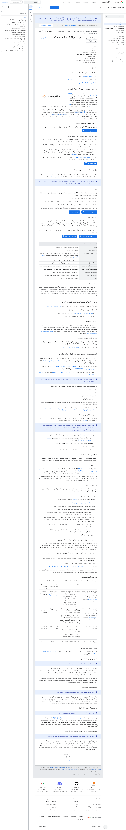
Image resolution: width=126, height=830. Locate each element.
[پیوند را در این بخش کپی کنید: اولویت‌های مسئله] (86, 284)
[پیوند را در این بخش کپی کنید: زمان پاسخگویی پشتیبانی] (79, 577)
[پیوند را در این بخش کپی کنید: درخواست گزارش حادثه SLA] (77, 708)
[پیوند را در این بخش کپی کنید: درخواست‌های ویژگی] (85, 217)
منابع (69, 11)
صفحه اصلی (94, 31)
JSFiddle (73, 154)
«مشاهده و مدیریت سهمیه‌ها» (84, 20)
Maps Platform (114, 2)
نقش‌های (75, 499)
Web (77, 807)
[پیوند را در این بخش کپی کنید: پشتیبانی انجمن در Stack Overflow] (66, 89)
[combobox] (32, 2)
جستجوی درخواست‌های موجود (89, 236)
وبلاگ (69, 2)
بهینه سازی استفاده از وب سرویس (93, 809)
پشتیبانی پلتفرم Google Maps (84, 369)
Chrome (73, 816)
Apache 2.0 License (96, 769)
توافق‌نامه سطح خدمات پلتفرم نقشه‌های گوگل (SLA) (67, 718)
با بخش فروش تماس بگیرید (72, 347)
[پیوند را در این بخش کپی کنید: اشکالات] (91, 190)
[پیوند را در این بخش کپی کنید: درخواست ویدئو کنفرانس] (79, 687)
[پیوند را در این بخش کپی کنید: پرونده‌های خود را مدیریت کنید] (76, 455)
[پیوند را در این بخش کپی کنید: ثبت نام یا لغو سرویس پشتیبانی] (75, 338)
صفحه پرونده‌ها (84, 468)
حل (96, 374)
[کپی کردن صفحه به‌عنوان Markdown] (90, 41)
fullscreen (5, 7)
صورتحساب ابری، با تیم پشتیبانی (52, 361)
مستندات (78, 2)
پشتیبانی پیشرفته (86, 181)
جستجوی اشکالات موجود (90, 212)
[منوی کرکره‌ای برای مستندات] (74, 2)
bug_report (8, 7)
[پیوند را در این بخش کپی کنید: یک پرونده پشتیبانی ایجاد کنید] (76, 415)
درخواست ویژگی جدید (70, 236)
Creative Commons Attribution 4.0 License (60, 767)
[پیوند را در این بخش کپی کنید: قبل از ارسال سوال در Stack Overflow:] (74, 123)
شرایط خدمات (52, 809)
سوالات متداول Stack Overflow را (84, 157)
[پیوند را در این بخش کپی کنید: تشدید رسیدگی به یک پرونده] (77, 659)
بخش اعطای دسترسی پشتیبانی (53, 407)
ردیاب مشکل (73, 79)
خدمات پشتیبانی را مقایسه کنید (53, 306)
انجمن (63, 2)
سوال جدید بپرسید (92, 163)
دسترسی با (84, 420)
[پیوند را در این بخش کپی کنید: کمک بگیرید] (87, 68)
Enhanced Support (70, 692)
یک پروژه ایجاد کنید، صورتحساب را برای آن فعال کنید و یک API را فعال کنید (67, 566)
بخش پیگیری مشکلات (56, 176)
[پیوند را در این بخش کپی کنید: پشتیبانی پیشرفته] (84, 321)
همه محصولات (80, 819)
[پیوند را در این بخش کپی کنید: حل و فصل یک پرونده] (84, 485)
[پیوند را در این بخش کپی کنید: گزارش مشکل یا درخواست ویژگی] (70, 170)
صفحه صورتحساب (54, 427)
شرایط (99, 826)
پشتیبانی (54, 807)
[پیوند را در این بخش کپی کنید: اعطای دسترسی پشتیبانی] (79, 496)
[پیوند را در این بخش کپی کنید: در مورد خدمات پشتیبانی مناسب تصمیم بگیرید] (60, 302)
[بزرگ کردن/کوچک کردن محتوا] (89, 46)
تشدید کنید (91, 374)
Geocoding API (104, 7)
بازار (77, 430)
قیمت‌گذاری (85, 2)
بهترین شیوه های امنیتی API (94, 807)
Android (76, 801)
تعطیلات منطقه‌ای (54, 595)
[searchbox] (114, 16)
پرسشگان (99, 801)
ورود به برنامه (5, 2)
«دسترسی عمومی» (92, 599)
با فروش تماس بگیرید (42, 7)
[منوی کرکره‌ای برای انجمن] (60, 2)
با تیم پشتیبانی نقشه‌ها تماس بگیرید (85, 83)
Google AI (41, 816)
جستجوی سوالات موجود (90, 131)
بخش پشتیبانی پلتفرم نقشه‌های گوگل (83, 313)
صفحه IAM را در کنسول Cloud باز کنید (84, 503)
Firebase (65, 816)
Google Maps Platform (78, 31)
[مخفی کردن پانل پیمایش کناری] (105, 827)
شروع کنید (54, 7)
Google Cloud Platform (54, 816)
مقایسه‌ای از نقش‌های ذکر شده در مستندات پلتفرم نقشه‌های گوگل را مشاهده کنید (74, 410)
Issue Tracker (60, 366)
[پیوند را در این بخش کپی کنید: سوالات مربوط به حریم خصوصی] (79, 648)
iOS (77, 804)
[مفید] (42, 31)
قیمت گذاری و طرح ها (51, 801)
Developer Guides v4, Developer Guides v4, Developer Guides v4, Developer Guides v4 (98, 11)
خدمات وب (75, 809)
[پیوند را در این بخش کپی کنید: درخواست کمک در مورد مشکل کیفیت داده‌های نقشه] (63, 731)
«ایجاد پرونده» (85, 435)
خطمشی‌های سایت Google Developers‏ (69, 769)
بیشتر (63, 11)
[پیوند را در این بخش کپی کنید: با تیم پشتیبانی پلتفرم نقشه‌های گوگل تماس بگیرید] (57, 354)
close (3, 7)
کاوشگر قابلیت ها (97, 804)
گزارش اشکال (75, 212)
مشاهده (41, 372)
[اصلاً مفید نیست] (40, 31)
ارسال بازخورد (44, 38)
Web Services (118, 7)
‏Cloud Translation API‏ (70, 25)
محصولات (93, 2)
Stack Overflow (86, 76)
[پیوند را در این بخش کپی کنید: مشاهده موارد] (89, 465)
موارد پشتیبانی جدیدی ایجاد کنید (62, 372)
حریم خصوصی (93, 826)
